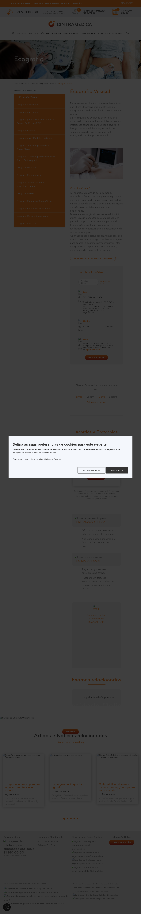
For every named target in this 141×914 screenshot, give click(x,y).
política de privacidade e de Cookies (45, 459)
